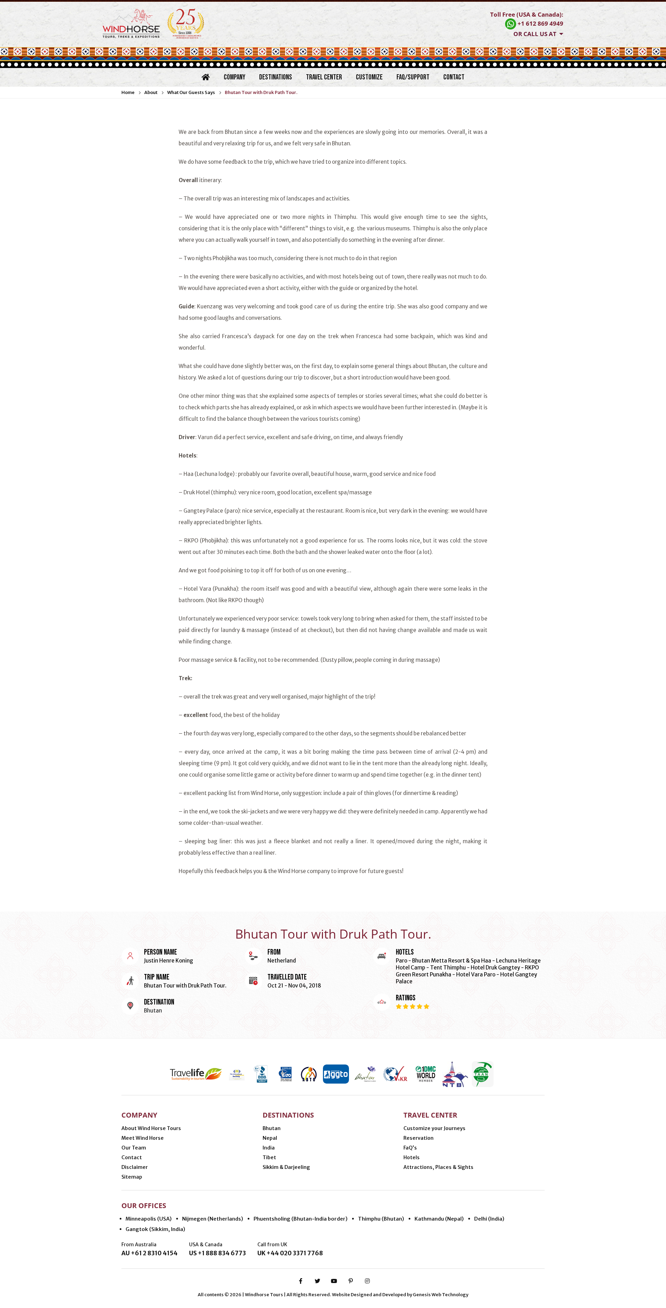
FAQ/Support (412, 77)
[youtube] (334, 1281)
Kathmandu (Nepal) (439, 1218)
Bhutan (272, 1128)
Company (234, 77)
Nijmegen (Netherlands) (212, 1218)
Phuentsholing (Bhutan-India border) (301, 1218)
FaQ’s (410, 1148)
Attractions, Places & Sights (438, 1167)
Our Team (133, 1148)
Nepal (270, 1138)
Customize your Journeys (434, 1128)
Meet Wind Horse (142, 1138)
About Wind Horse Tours (151, 1128)
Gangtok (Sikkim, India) (155, 1229)
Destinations (275, 77)
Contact (453, 77)
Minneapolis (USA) (149, 1218)
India (269, 1148)
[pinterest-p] (351, 1281)
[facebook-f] (301, 1281)
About (150, 92)
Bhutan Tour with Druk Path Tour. (261, 92)
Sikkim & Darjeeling (286, 1167)
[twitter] (317, 1281)
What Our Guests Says (191, 92)
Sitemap (131, 1177)
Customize (369, 77)
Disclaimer (134, 1167)
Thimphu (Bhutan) (381, 1218)
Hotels (411, 1157)
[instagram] (367, 1281)
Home (128, 92)
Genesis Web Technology (440, 1295)
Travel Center (324, 77)
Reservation (418, 1138)
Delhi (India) (489, 1218)
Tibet (269, 1157)
